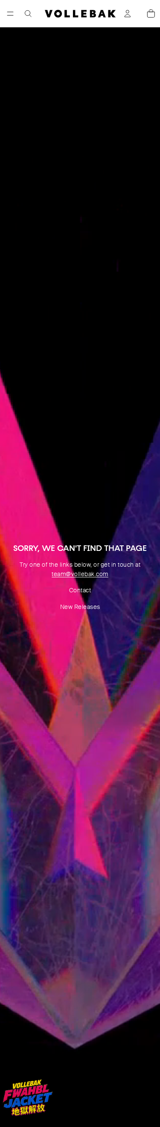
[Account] (127, 13)
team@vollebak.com (80, 574)
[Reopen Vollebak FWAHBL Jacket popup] (27, 1097)
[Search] (28, 13)
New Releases (80, 607)
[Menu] (10, 13)
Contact (80, 590)
